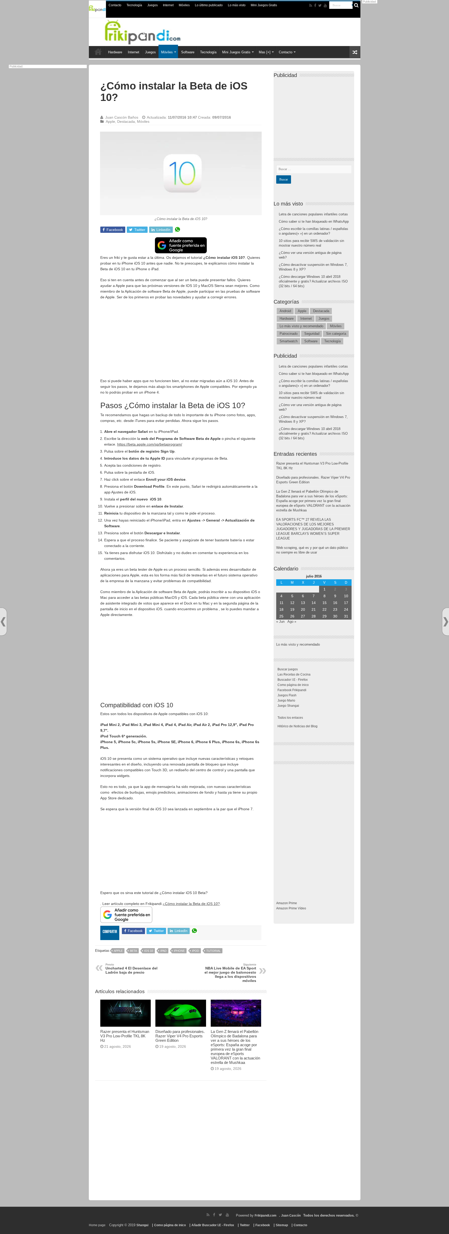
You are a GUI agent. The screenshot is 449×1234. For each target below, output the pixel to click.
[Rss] (311, 5)
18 (281, 609)
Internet (168, 5)
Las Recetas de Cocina (294, 674)
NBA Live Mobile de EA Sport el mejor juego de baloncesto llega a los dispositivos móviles (230, 973)
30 (335, 616)
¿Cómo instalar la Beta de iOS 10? (191, 904)
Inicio (98, 51)
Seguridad (311, 334)
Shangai (142, 1225)
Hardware (115, 52)
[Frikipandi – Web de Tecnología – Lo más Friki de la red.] (149, 31)
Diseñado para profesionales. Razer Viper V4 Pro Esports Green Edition (180, 1036)
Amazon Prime (286, 903)
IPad (163, 950)
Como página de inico (293, 685)
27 (303, 616)
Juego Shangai (288, 706)
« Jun (280, 622)
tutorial (213, 950)
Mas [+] (264, 52)
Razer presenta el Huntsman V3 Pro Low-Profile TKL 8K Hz (124, 1036)
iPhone (179, 950)
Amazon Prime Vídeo (291, 908)
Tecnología (134, 5)
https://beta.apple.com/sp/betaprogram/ (149, 444)
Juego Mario (286, 700)
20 (303, 609)
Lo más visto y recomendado (301, 326)
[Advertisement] (180, 341)
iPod (195, 950)
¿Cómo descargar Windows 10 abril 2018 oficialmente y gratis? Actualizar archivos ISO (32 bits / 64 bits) (313, 281)
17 (346, 603)
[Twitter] (320, 5)
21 (314, 609)
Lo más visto (237, 5)
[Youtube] (325, 5)
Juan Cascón (291, 1215)
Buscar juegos (288, 669)
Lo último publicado (209, 5)
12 (292, 603)
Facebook (262, 1225)
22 (324, 609)
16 (335, 603)
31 (346, 616)
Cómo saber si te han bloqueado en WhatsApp (314, 221)
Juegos (152, 5)
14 (314, 603)
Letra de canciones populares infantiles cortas (313, 214)
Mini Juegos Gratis (264, 5)
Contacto (115, 5)
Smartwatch (289, 341)
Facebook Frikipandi (292, 690)
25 (281, 616)
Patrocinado (289, 334)
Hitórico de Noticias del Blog (298, 726)
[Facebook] (315, 5)
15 (324, 603)
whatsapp (177, 230)
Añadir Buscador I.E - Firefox (213, 1225)
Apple (110, 121)
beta (133, 950)
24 (346, 609)
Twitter (245, 1225)
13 (303, 603)
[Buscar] (356, 5)
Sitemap (282, 1225)
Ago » (291, 622)
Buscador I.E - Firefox (293, 680)
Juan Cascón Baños (121, 117)
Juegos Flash (287, 695)
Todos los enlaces (290, 717)
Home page (97, 1225)
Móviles (184, 5)
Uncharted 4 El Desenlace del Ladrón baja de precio (131, 968)
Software (187, 52)
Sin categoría (336, 334)
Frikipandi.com (265, 1215)
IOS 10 (148, 950)
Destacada (126, 121)
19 (292, 609)
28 (314, 616)
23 (335, 609)
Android (285, 311)
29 (324, 616)
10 (346, 596)
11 (281, 603)
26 (292, 616)
